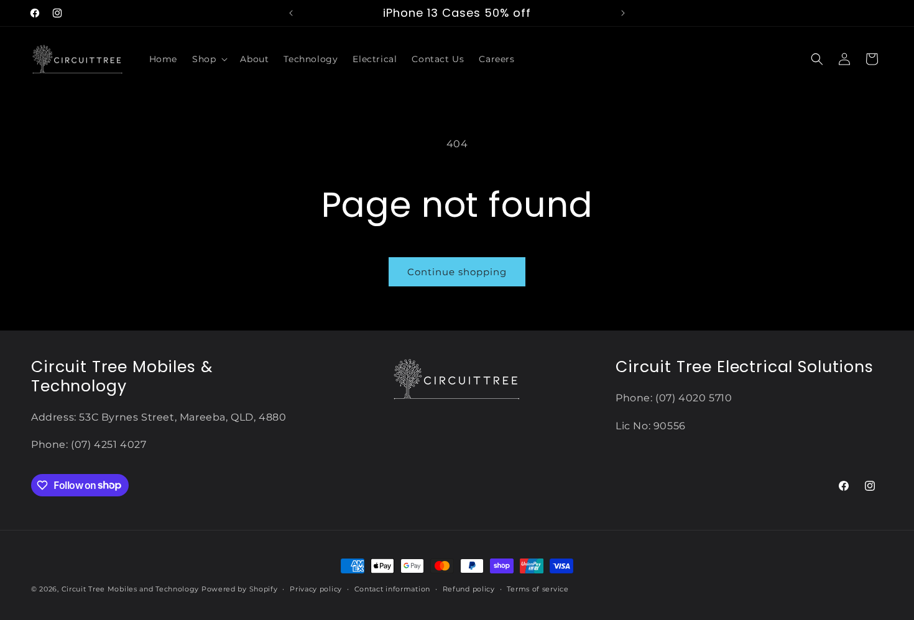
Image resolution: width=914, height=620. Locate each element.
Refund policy (469, 588)
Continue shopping (457, 272)
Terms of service (537, 588)
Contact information (392, 588)
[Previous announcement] (291, 13)
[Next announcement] (623, 13)
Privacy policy (316, 588)
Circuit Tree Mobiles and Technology (131, 589)
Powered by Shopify (239, 589)
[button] (209, 59)
